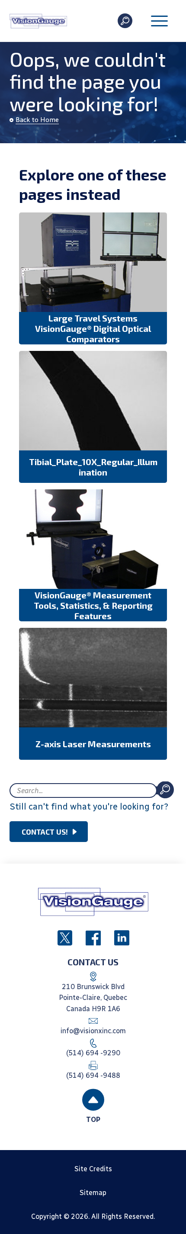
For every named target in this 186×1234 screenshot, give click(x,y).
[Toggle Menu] (159, 21)
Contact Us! (45, 831)
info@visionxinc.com (93, 1031)
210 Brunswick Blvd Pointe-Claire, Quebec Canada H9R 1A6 (93, 998)
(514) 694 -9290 (93, 1053)
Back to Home (37, 120)
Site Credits (93, 1169)
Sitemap (93, 1193)
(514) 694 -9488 (93, 1075)
